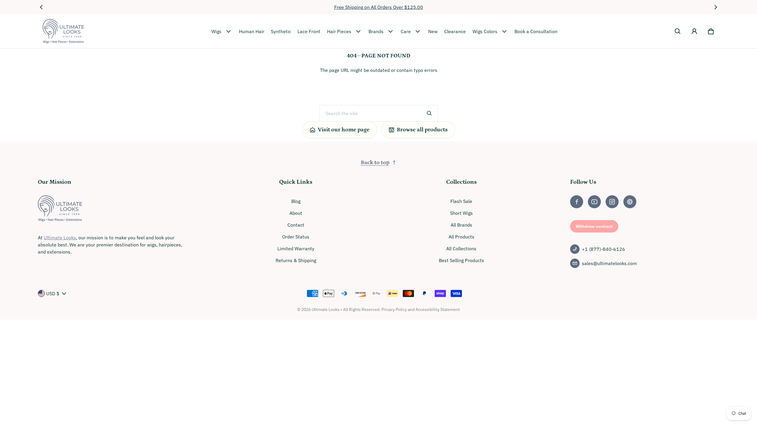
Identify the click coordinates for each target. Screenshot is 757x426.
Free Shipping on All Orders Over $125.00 (378, 7)
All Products (461, 237)
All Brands (461, 225)
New (433, 31)
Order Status (295, 237)
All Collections (461, 248)
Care (406, 31)
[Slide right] (715, 7)
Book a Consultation (536, 31)
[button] (677, 31)
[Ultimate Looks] (63, 31)
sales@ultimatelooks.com (609, 263)
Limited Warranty (295, 248)
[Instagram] (612, 201)
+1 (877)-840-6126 (603, 249)
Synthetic (281, 31)
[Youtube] (594, 201)
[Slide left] (41, 7)
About (295, 213)
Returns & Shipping (296, 260)
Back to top (375, 162)
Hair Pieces (339, 31)
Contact (295, 225)
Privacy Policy (394, 309)
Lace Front (308, 31)
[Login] (694, 31)
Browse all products (422, 130)
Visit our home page (344, 130)
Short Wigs (461, 213)
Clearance (455, 31)
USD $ (52, 293)
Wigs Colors (485, 31)
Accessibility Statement (437, 309)
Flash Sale (461, 201)
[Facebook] (576, 201)
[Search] (429, 113)
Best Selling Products (461, 260)
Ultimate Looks (60, 238)
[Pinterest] (629, 201)
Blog (295, 201)
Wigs (216, 31)
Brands (376, 31)
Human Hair (251, 31)
